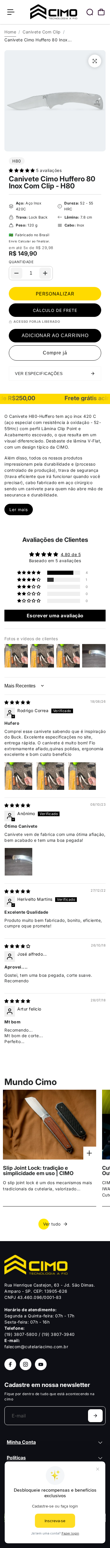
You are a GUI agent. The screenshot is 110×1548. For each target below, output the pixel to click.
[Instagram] (25, 1364)
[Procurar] (89, 12)
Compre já (55, 352)
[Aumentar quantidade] (45, 273)
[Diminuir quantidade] (16, 273)
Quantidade (21, 262)
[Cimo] (54, 12)
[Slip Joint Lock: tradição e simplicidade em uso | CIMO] (49, 1125)
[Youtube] (41, 1364)
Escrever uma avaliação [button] (55, 615)
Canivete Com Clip (42, 31)
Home (10, 31)
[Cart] (101, 12)
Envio (13, 241)
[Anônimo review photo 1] (18, 862)
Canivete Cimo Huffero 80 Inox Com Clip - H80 (52, 182)
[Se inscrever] (95, 1415)
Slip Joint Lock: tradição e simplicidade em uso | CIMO (38, 1170)
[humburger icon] (10, 12)
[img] (17, 702)
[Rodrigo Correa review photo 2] (50, 776)
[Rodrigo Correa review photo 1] (18, 776)
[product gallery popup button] (94, 61)
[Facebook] (10, 1364)
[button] (22, 170)
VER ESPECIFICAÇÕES (38, 373)
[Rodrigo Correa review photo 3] (82, 776)
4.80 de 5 (71, 554)
